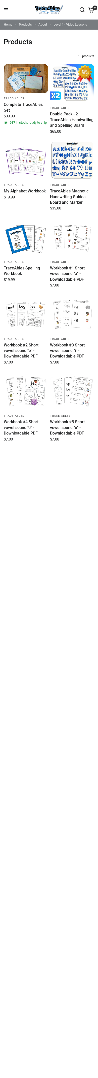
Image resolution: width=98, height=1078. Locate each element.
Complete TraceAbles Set (23, 107)
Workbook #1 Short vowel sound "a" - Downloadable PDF (67, 274)
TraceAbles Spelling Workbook (22, 271)
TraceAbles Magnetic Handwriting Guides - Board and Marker (69, 197)
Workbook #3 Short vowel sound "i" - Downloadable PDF (67, 351)
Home (8, 24)
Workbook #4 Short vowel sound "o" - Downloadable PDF (21, 427)
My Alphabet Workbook (25, 191)
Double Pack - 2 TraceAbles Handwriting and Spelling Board (71, 120)
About (42, 24)
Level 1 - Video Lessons (70, 24)
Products (25, 24)
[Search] (82, 10)
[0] (90, 10)
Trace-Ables (14, 98)
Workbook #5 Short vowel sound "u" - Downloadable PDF (67, 427)
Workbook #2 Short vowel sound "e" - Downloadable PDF (21, 351)
